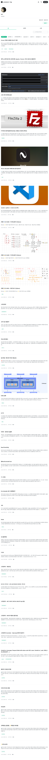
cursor (6, 48)
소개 (41, 28)
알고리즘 (10, 36)
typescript (26, 36)
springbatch (4, 311)
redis (3, 526)
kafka (3, 402)
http (2, 421)
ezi (2, 14)
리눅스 (3, 347)
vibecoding (11, 48)
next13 (32, 36)
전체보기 (4, 36)
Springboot (38, 36)
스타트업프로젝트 (18, 36)
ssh (2, 177)
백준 (2, 294)
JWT (3, 329)
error (44, 36)
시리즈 (24, 28)
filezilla (3, 138)
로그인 (45, 2)
